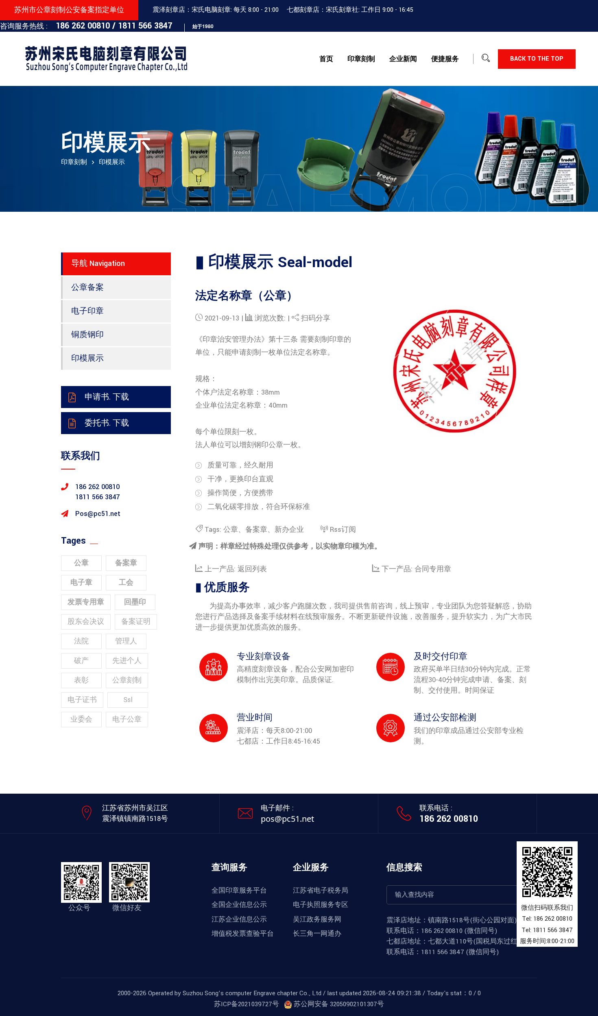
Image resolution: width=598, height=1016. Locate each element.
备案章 (256, 529)
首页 (326, 59)
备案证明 (136, 621)
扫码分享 (315, 318)
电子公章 (127, 719)
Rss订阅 (343, 529)
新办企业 (289, 529)
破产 (81, 660)
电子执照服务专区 (320, 904)
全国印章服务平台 (239, 890)
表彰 (81, 680)
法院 (81, 641)
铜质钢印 (87, 334)
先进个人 (127, 660)
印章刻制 (361, 59)
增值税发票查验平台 (243, 933)
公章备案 (87, 287)
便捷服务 (445, 59)
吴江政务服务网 (317, 919)
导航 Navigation (98, 263)
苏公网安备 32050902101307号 (338, 1004)
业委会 (81, 719)
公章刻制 (127, 680)
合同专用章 (433, 569)
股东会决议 (86, 621)
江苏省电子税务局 (320, 890)
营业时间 (255, 718)
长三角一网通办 (317, 933)
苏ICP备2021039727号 (246, 1004)
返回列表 (252, 569)
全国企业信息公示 (239, 904)
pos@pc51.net (287, 818)
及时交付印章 (440, 657)
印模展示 (87, 358)
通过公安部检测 (445, 718)
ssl (128, 699)
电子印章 (87, 311)
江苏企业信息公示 (239, 919)
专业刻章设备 (263, 657)
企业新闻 (403, 59)
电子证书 (82, 699)
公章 (230, 529)
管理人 (126, 641)
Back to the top (536, 59)
